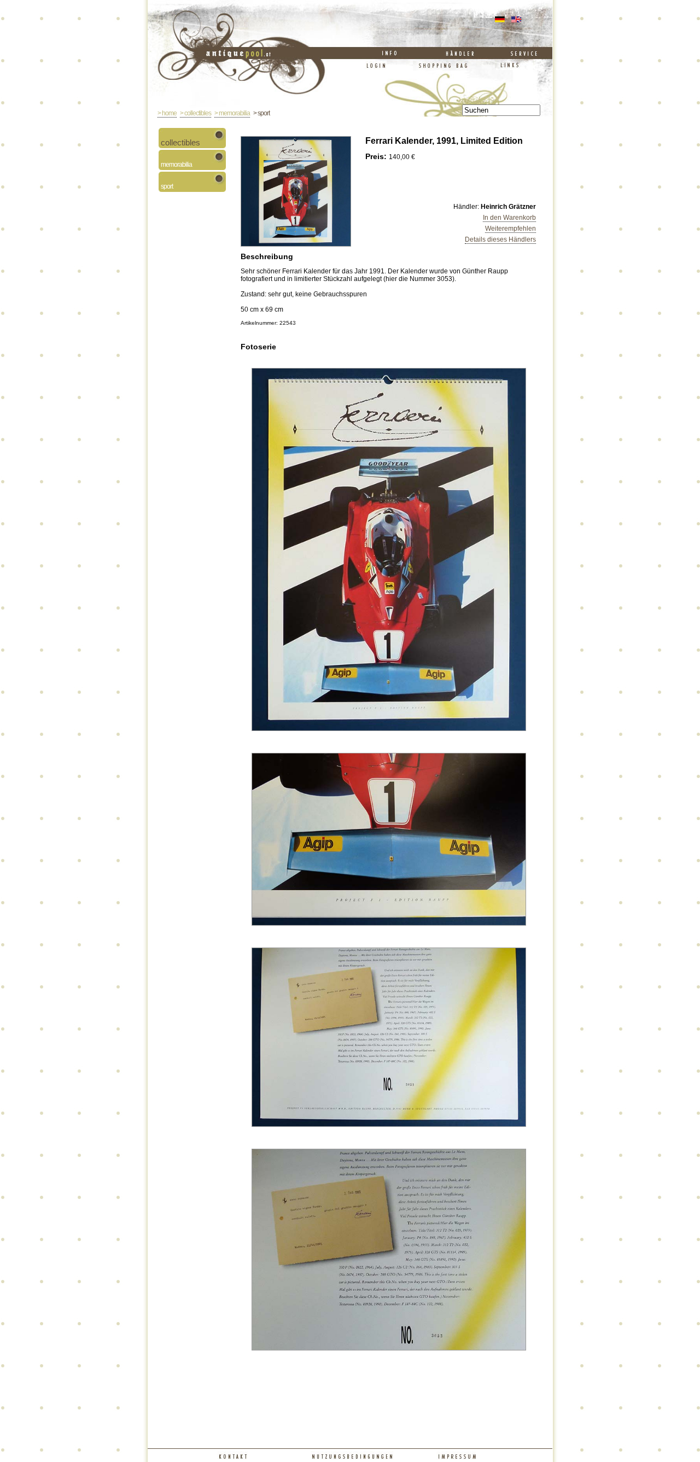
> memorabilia (232, 113)
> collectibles (195, 113)
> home (167, 113)
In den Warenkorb (509, 217)
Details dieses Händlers (500, 239)
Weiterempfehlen (510, 228)
